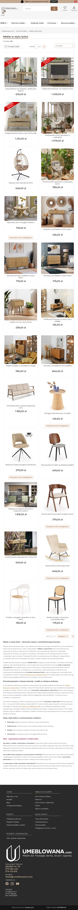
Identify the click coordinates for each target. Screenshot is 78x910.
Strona (32, 46)
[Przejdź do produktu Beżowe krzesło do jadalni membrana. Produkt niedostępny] (20, 447)
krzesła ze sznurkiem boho (36, 675)
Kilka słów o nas (12, 796)
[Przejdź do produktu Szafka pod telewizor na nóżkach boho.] (57, 72)
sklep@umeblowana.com (19, 877)
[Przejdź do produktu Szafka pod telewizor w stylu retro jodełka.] (57, 303)
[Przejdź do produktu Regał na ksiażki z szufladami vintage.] (20, 349)
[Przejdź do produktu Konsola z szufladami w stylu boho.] (57, 212)
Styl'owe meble (21, 31)
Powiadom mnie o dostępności (21, 237)
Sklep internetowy (22, 907)
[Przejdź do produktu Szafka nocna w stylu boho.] (20, 304)
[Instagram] (12, 884)
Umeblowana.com (8, 31)
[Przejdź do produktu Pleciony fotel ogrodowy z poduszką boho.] (57, 164)
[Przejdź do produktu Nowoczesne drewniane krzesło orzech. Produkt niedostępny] (57, 497)
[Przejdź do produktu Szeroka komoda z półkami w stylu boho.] (20, 258)
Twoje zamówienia (41, 819)
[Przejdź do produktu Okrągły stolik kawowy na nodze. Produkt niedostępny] (57, 395)
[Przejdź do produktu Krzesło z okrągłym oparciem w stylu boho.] (20, 599)
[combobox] (35, 8)
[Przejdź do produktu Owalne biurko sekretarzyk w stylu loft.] (20, 543)
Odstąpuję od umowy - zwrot (45, 828)
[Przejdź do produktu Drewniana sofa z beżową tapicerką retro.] (20, 391)
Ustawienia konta (41, 822)
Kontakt (9, 799)
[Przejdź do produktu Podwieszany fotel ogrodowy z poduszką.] (57, 118)
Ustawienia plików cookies (15, 825)
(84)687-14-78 (12, 866)
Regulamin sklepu (12, 822)
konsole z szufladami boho (31, 706)
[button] (54, 9)
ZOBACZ (54, 1)
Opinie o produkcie (41, 809)
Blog (8, 803)
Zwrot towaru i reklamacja (44, 803)
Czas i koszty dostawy (43, 796)
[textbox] (65, 46)
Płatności (38, 799)
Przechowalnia (40, 825)
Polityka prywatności (13, 819)
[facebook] (7, 884)
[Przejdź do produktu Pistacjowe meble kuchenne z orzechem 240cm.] (20, 494)
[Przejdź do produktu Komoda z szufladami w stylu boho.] (57, 258)
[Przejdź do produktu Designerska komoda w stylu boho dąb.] (20, 117)
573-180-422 (11, 869)
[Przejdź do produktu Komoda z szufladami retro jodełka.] (57, 349)
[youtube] (17, 884)
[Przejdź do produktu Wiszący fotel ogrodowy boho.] (20, 165)
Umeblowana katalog (14, 806)
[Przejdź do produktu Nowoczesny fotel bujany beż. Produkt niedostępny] (57, 547)
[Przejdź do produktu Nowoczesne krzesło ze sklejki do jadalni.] (57, 447)
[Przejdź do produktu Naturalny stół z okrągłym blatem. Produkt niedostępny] (20, 208)
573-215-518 (11, 871)
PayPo (37, 806)
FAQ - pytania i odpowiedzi (15, 838)
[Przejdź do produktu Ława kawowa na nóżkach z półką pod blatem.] (20, 72)
